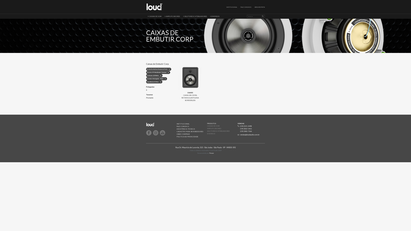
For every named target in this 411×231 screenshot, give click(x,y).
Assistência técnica (186, 129)
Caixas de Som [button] (155, 16)
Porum (211, 153)
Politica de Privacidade (187, 137)
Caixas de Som (213, 126)
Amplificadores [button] (173, 16)
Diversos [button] (215, 16)
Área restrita (260, 7)
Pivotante (149, 98)
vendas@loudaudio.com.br (250, 135)
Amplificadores (214, 128)
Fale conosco (183, 126)
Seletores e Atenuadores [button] (195, 16)
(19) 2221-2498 (246, 126)
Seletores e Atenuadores (218, 131)
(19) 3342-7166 (246, 131)
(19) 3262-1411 (246, 129)
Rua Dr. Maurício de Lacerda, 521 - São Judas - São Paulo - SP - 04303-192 (205, 147)
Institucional (231, 7)
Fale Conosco (245, 7)
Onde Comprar (183, 134)
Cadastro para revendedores (190, 131)
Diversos (211, 134)
